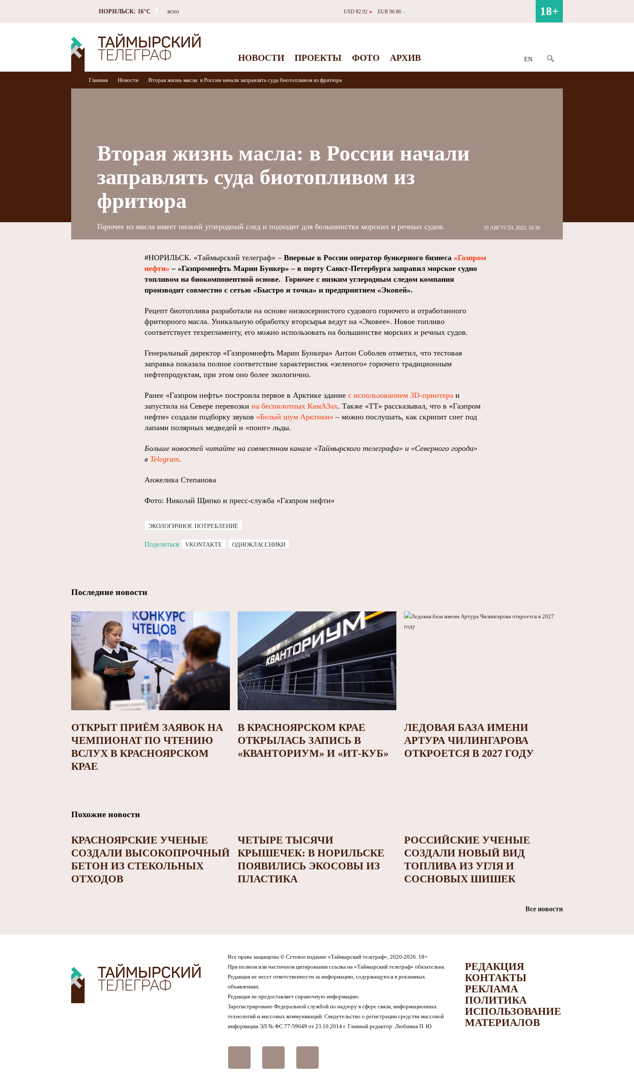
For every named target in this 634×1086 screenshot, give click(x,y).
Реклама (491, 989)
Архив (405, 58)
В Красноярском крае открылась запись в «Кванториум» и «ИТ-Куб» (313, 740)
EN (528, 59)
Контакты (496, 977)
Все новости (544, 909)
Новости (261, 58)
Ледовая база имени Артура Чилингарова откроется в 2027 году (469, 740)
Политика (496, 1000)
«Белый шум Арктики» (294, 416)
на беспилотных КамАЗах (294, 406)
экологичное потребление (193, 526)
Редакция (494, 966)
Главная (99, 80)
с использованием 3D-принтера (400, 395)
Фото (366, 58)
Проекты (318, 58)
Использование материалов (513, 1017)
